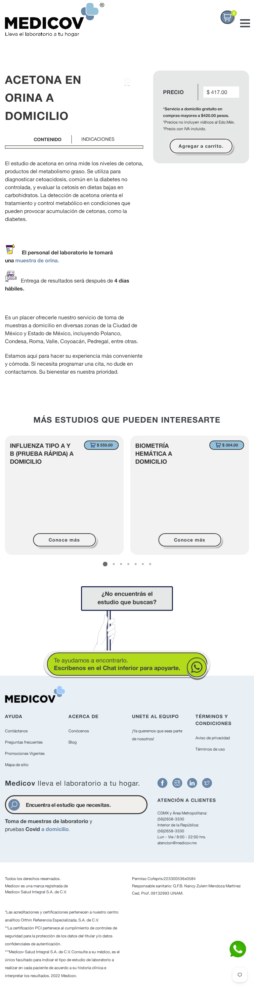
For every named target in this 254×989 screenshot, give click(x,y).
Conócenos (78, 731)
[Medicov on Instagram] (177, 783)
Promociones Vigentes (25, 753)
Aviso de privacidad (212, 738)
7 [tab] (150, 564)
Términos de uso (210, 749)
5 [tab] (136, 564)
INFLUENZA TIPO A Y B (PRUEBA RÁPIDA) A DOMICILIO (41, 453)
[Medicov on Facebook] (162, 783)
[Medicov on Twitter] (207, 783)
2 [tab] (114, 564)
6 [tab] (143, 564)
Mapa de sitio (16, 764)
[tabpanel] (64, 495)
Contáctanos (16, 731)
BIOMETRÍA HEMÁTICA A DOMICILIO (153, 453)
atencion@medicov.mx (177, 843)
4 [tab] (128, 564)
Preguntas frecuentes (24, 742)
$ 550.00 (105, 444)
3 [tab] (121, 564)
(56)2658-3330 (170, 819)
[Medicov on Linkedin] (192, 783)
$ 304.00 (230, 444)
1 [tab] (105, 564)
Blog (72, 742)
